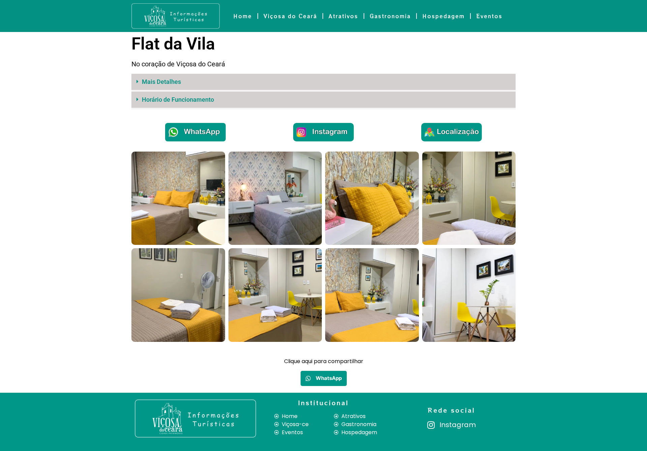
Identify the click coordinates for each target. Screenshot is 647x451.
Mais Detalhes (161, 81)
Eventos (489, 16)
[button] (323, 83)
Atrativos (343, 16)
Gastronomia (390, 16)
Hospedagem (443, 16)
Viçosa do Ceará (290, 16)
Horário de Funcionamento (178, 99)
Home (242, 16)
